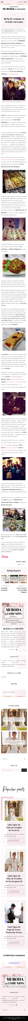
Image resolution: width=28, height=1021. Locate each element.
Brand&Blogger (16, 1018)
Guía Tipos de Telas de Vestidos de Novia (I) (14, 719)
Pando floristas (6, 450)
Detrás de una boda (14, 382)
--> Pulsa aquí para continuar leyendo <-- (14, 840)
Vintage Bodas (14, 74)
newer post (6, 585)
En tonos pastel (12, 447)
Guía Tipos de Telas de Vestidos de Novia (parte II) (14, 742)
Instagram (23, 101)
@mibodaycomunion (9, 692)
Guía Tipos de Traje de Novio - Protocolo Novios (14, 930)
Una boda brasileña (4, 589)
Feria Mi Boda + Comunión (13, 1017)
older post (22, 585)
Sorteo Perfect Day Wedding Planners (22, 590)
